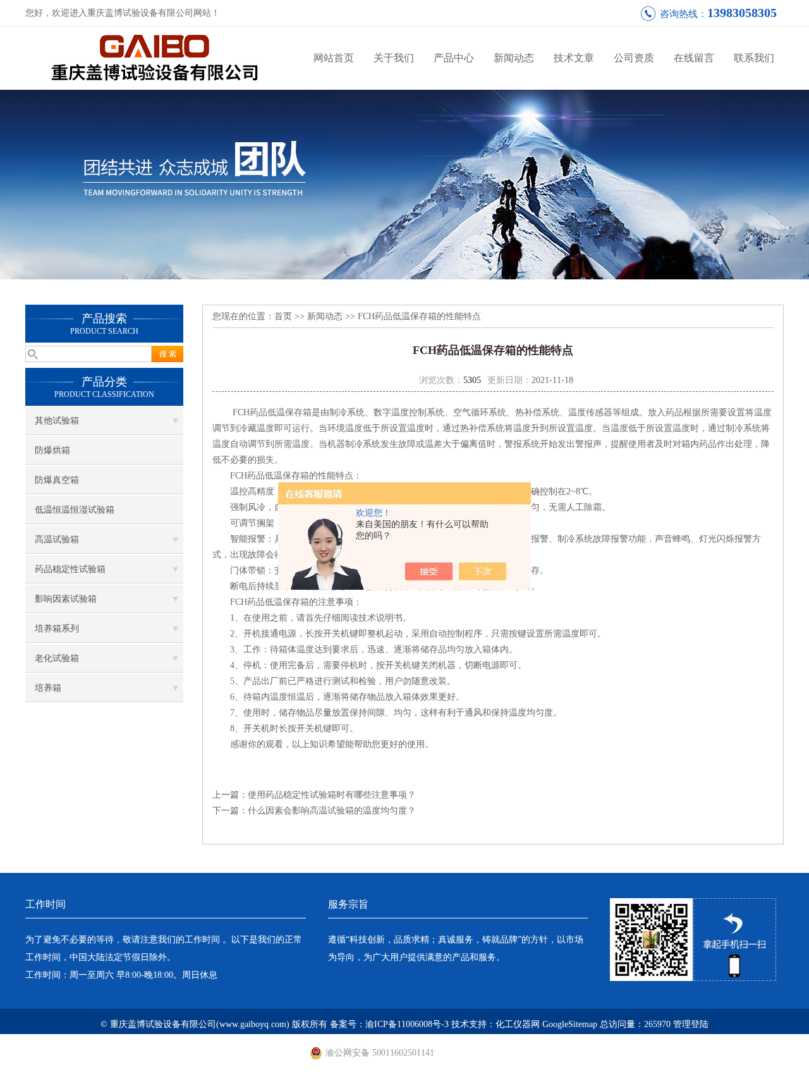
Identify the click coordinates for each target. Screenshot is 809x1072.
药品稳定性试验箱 (70, 569)
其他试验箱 (57, 420)
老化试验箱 (57, 658)
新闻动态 (514, 57)
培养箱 (48, 688)
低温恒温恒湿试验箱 (74, 510)
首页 (283, 316)
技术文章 (574, 57)
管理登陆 (691, 1024)
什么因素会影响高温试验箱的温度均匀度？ (332, 810)
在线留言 (694, 57)
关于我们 (394, 57)
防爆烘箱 (52, 450)
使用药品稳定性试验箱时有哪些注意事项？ (332, 795)
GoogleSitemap (569, 1024)
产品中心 (454, 57)
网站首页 (333, 57)
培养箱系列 (57, 628)
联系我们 (754, 57)
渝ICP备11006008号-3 (407, 1024)
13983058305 (742, 13)
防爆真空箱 (57, 480)
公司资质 (634, 57)
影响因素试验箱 (66, 599)
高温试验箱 (57, 539)
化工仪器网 (518, 1024)
